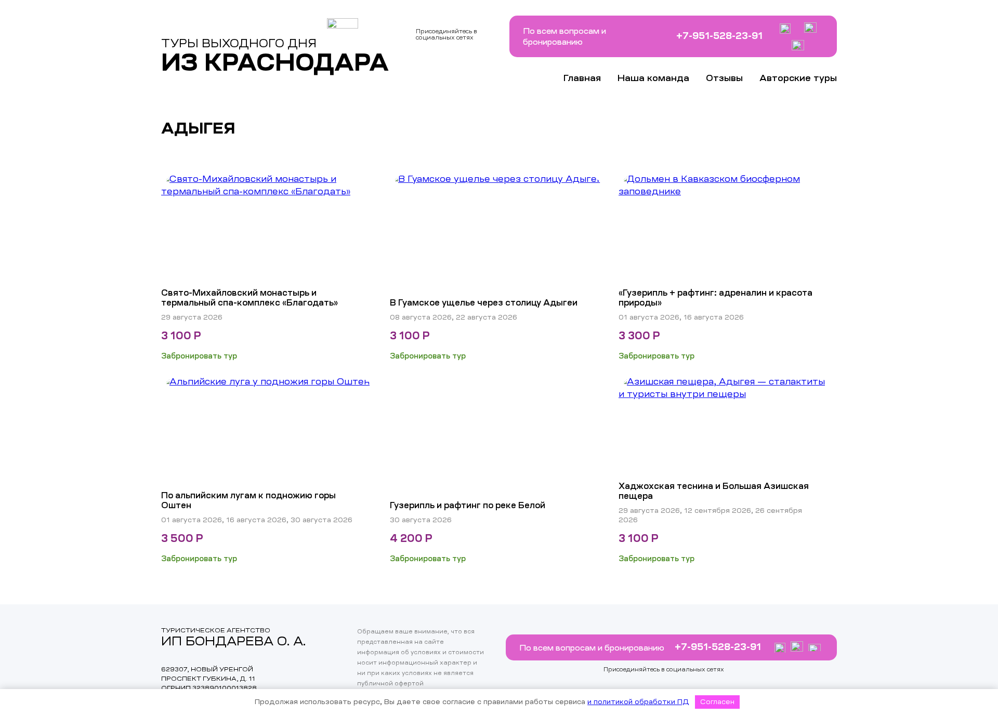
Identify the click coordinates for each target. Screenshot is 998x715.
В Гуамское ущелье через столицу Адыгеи (483, 302)
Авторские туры (798, 78)
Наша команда (653, 78)
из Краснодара (275, 62)
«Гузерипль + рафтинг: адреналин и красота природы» (715, 297)
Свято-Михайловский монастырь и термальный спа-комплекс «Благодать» (249, 297)
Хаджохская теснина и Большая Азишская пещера (714, 491)
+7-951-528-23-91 (719, 36)
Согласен (717, 701)
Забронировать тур (199, 356)
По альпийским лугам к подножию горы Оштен (248, 500)
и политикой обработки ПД (638, 701)
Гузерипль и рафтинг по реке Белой (467, 505)
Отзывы (724, 78)
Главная (582, 78)
